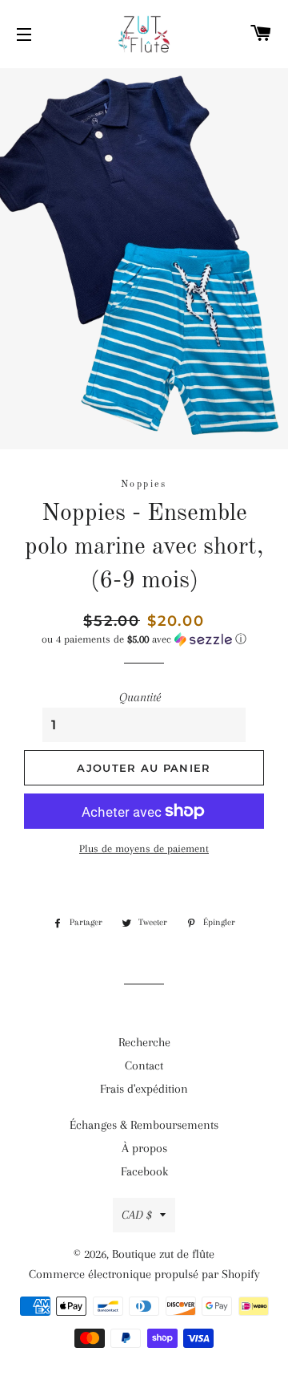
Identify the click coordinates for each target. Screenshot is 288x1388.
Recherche (144, 1042)
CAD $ (137, 1214)
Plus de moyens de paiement (144, 848)
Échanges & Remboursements (144, 1125)
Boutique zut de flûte (163, 1254)
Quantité (140, 697)
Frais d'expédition (144, 1089)
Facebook (144, 1171)
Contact (144, 1065)
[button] (144, 639)
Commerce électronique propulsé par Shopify (144, 1274)
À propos (144, 1148)
